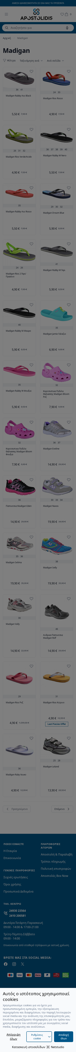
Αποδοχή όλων (64, 1036)
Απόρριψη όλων (14, 1037)
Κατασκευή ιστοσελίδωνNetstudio (38, 1047)
